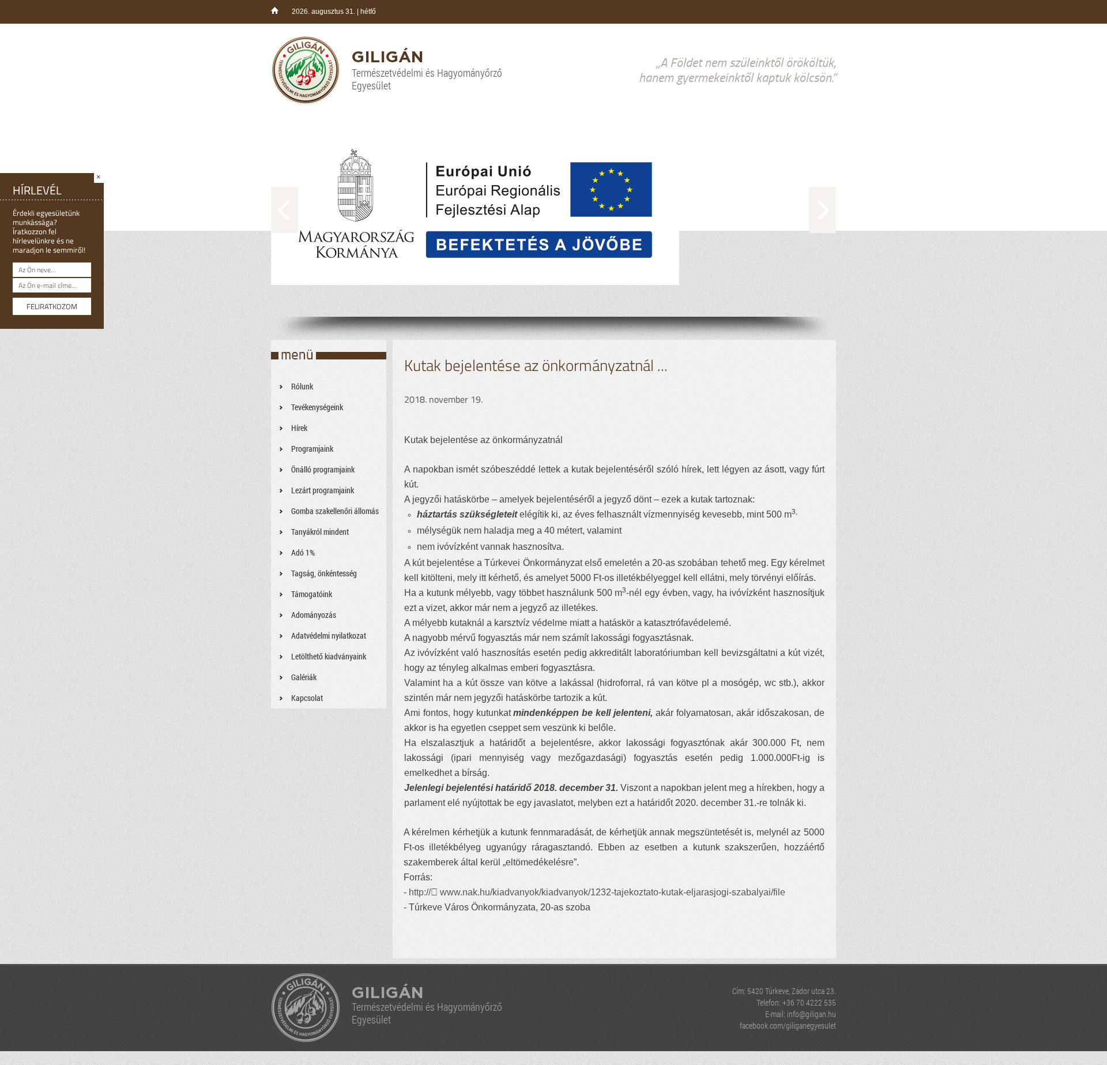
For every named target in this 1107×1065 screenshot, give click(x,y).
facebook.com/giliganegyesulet (788, 1025)
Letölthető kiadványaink (328, 656)
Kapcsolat (307, 697)
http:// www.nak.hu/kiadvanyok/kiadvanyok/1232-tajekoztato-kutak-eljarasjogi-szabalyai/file (597, 892)
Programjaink (312, 448)
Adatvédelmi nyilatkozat (328, 635)
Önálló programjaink (323, 469)
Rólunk (302, 386)
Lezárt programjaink (322, 490)
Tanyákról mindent (320, 531)
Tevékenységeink (317, 407)
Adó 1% (303, 552)
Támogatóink (311, 593)
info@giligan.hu (811, 1013)
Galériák (304, 677)
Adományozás (313, 614)
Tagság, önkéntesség (324, 573)
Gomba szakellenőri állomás (335, 510)
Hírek (299, 427)
